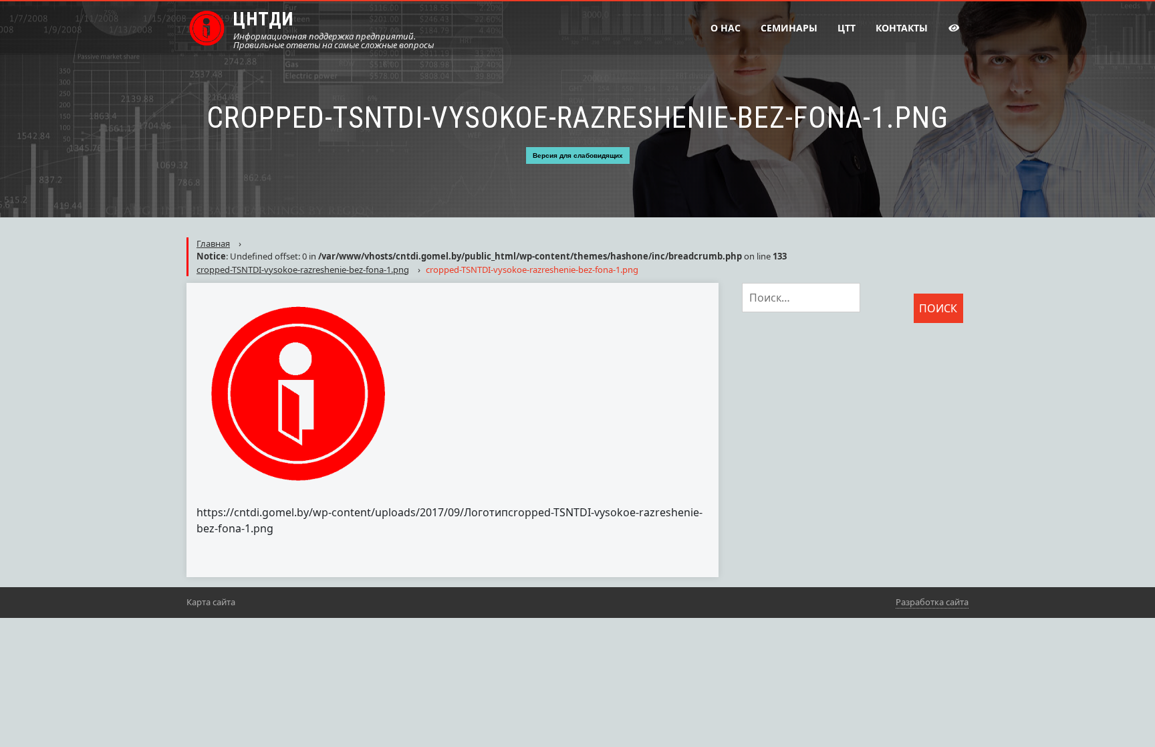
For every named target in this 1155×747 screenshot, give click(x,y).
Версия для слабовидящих (578, 155)
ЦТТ (847, 27)
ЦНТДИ (263, 19)
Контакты (902, 27)
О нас (726, 27)
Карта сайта (210, 602)
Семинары (789, 27)
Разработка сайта (932, 602)
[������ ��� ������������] (953, 28)
